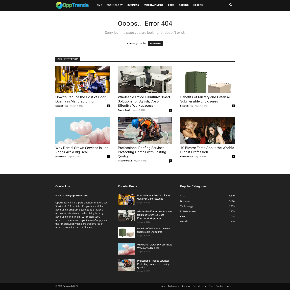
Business (133, 5)
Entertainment (153, 5)
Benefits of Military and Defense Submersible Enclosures (205, 99)
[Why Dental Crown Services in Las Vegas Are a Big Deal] (82, 130)
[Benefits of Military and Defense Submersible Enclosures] (207, 79)
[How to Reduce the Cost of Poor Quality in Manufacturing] (82, 79)
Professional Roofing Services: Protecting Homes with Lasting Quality (142, 152)
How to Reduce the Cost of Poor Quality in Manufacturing (80, 99)
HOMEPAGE (155, 43)
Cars (171, 5)
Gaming (184, 5)
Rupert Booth (61, 106)
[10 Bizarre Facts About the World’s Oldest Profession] (207, 130)
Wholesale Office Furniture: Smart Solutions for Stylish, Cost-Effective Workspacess (144, 101)
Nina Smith (60, 156)
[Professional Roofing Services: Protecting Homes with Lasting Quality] (145, 130)
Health (198, 5)
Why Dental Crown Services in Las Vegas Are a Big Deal (81, 150)
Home (98, 5)
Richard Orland (125, 160)
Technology (115, 5)
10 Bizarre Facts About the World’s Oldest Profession (207, 150)
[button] (231, 5)
